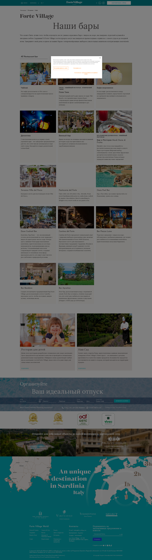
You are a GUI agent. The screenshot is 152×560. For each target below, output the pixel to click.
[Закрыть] (100, 58)
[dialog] (76, 67)
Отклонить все (77, 68)
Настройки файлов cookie (60, 68)
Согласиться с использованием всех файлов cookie (86, 73)
